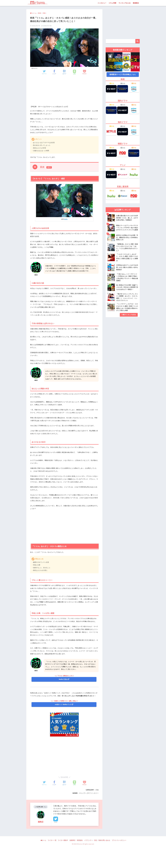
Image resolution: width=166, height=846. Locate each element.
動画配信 (136, 3)
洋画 (97, 790)
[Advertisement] (64, 91)
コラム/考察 (112, 3)
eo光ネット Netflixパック (63, 704)
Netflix (66, 219)
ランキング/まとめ (125, 3)
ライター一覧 (52, 840)
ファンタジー (94, 793)
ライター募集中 (63, 840)
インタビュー (102, 3)
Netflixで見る (63, 679)
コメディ (84, 793)
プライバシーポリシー (119, 840)
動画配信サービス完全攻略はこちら (123, 74)
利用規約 (80, 840)
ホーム (44, 840)
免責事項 (72, 840)
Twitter (55, 822)
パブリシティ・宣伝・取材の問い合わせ (97, 840)
